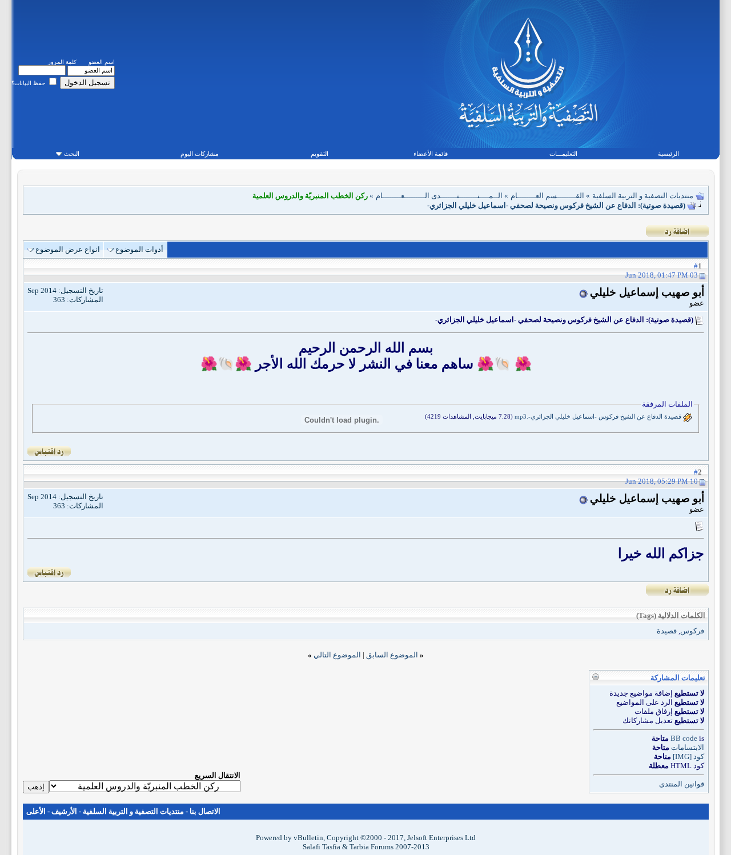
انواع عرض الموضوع (67, 249)
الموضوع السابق (392, 655)
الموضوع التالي (337, 655)
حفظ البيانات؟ (29, 83)
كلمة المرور (62, 62)
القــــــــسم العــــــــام (547, 195)
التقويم (319, 153)
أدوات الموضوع (139, 249)
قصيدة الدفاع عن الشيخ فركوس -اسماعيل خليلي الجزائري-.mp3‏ (598, 416)
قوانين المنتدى (681, 784)
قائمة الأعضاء (430, 153)
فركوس (692, 631)
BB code (683, 738)
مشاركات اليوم (199, 153)
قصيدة (667, 631)
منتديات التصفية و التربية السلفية (642, 195)
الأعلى (36, 811)
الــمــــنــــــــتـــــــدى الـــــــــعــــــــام (439, 195)
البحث (71, 153)
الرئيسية (668, 153)
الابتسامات (687, 747)
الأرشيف (64, 811)
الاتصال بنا (205, 811)
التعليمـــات (563, 153)
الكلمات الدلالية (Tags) (670, 615)
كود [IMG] (688, 756)
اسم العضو (102, 62)
